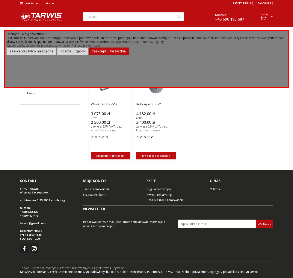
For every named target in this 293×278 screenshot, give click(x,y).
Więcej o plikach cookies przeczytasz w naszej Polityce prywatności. (53, 45)
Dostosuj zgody (72, 51)
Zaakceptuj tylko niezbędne (31, 51)
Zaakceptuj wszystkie (109, 51)
